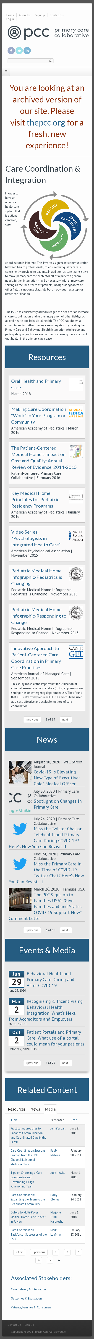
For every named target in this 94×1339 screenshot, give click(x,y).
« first (19, 1252)
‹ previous (32, 719)
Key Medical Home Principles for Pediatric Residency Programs (35, 499)
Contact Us (57, 15)
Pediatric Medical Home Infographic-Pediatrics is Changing (36, 577)
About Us (25, 15)
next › (66, 719)
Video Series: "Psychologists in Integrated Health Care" (36, 538)
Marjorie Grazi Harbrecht (56, 1217)
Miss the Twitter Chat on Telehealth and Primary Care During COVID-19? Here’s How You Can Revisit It (45, 837)
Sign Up (40, 15)
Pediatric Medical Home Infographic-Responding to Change (38, 616)
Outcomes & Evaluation (26, 1298)
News (35, 1109)
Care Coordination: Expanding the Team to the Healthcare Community (27, 1199)
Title (13, 1120)
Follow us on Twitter (19, 50)
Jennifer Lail (57, 1128)
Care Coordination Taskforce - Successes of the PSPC (28, 1234)
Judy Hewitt (57, 1173)
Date (73, 1120)
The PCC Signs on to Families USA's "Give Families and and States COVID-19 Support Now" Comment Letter (45, 906)
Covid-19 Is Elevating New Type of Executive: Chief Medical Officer (57, 778)
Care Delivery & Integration (28, 1289)
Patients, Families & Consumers (31, 1307)
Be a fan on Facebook (11, 50)
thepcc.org (46, 122)
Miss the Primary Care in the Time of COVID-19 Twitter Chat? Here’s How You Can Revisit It (46, 873)
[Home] (48, 32)
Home (10, 15)
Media (50, 1109)
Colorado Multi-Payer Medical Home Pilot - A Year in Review (27, 1217)
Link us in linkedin (27, 50)
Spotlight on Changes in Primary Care (58, 804)
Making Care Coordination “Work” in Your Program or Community (38, 415)
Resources (17, 1109)
